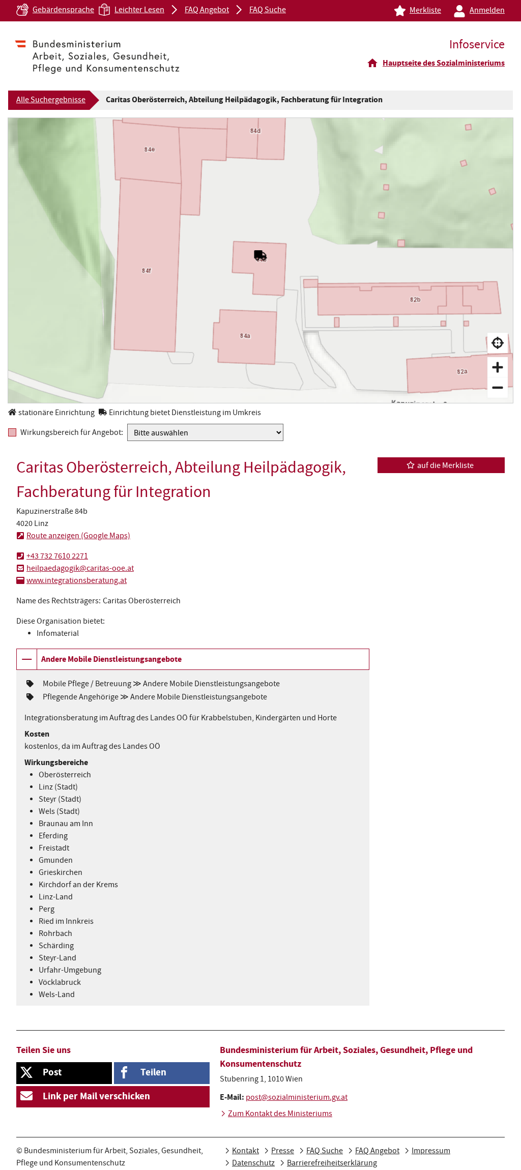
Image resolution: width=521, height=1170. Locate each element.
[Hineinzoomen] (497, 367)
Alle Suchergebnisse (50, 101)
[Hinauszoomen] (497, 387)
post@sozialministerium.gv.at (297, 1098)
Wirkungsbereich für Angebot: (71, 432)
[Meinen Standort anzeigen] (497, 343)
